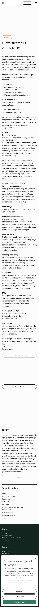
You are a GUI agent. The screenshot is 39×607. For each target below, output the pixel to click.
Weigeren (19, 591)
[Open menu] (36, 3)
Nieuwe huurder (8, 536)
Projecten (5, 540)
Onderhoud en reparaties (11, 538)
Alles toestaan (19, 602)
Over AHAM (6, 551)
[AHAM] (3, 3)
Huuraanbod (6, 533)
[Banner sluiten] (35, 558)
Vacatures (6, 553)
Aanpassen (19, 597)
